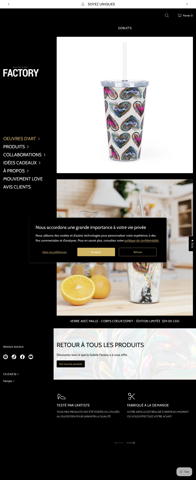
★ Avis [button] (192, 243)
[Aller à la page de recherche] (167, 15)
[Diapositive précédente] (9, 4)
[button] (167, 15)
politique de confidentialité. (141, 240)
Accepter (96, 252)
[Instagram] (5, 357)
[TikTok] (14, 357)
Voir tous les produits (70, 364)
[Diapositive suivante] (130, 443)
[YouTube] (31, 357)
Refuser (138, 252)
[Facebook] (22, 357)
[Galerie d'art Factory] (21, 72)
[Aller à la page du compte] (173, 16)
